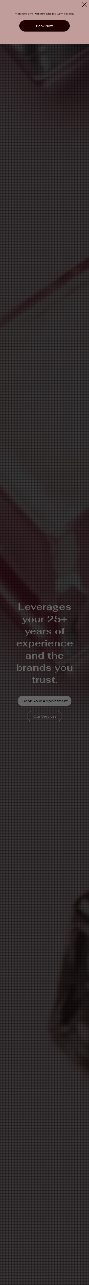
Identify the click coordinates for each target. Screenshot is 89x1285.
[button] (84, 4)
